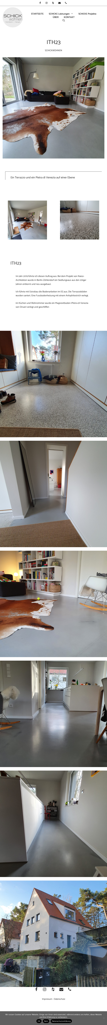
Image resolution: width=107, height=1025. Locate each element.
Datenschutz (59, 999)
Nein (46, 1021)
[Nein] (103, 1018)
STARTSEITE (37, 14)
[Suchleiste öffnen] (63, 20)
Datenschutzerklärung (61, 1021)
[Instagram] (46, 3)
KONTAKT (69, 17)
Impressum (47, 999)
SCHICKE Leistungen (59, 14)
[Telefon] (66, 3)
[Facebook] (40, 3)
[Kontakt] (59, 3)
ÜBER (56, 17)
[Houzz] (53, 3)
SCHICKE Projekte (87, 14)
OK (39, 1021)
